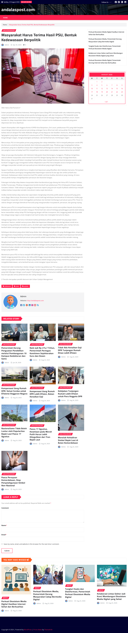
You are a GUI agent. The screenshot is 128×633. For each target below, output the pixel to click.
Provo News (37, 630)
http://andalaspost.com (35, 301)
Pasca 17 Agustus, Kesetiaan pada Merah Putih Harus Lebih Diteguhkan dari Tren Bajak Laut (41, 434)
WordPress (28, 630)
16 (122, 89)
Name (4, 525)
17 (92, 92)
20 (107, 92)
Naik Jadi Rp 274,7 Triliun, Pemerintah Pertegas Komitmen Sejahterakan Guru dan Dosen (42, 352)
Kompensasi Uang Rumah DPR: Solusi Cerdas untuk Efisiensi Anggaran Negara (14, 391)
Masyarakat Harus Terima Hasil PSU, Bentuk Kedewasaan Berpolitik (31, 25)
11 (97, 89)
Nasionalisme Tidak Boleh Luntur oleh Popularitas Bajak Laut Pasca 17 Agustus (14, 432)
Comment (5, 508)
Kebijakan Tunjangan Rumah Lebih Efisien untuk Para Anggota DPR (70, 393)
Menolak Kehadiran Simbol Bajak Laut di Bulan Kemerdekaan (68, 440)
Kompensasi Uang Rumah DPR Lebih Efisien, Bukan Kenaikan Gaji (42, 394)
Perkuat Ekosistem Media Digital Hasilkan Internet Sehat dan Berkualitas (14, 604)
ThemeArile (48, 630)
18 (97, 92)
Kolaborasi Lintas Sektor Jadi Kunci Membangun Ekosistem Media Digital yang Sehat (111, 596)
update (26, 286)
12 (102, 89)
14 (112, 89)
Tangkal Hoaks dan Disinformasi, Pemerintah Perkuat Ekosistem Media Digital (77, 593)
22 (117, 92)
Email (3, 535)
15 (117, 89)
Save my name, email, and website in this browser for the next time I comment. (31, 544)
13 (107, 89)
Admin (7, 45)
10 (92, 89)
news (17, 286)
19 (102, 92)
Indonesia (7, 286)
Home (5, 18)
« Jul (106, 102)
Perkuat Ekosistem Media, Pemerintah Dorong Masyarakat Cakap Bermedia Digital (47, 595)
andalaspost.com (18, 9)
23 (122, 92)
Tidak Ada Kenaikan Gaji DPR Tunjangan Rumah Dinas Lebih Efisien (70, 350)
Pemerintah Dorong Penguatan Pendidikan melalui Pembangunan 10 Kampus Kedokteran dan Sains (14, 353)
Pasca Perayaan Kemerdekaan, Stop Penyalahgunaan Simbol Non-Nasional (13, 481)
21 (112, 92)
